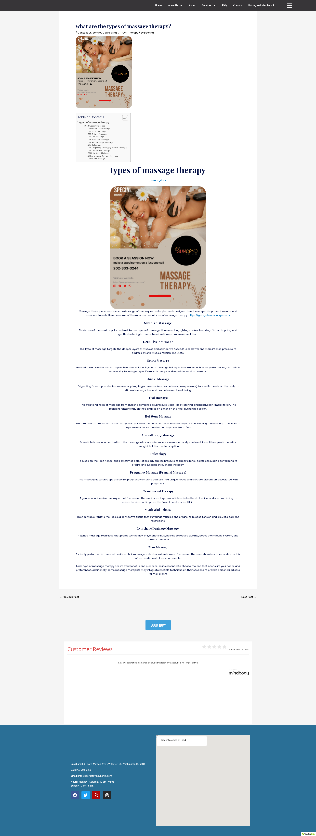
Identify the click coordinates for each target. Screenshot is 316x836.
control (97, 32)
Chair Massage (98, 159)
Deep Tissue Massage (100, 129)
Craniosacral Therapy (101, 151)
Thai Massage (98, 137)
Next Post (248, 597)
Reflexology (96, 145)
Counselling (110, 32)
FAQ (224, 5)
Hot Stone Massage (100, 140)
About (192, 5)
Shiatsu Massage (99, 134)
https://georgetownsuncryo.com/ (209, 315)
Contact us (85, 32)
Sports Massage (99, 131)
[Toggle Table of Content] (123, 118)
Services (206, 5)
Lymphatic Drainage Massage (105, 156)
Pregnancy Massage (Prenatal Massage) (109, 148)
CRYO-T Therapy (128, 32)
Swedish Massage (96, 126)
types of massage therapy (94, 122)
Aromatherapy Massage (102, 142)
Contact (237, 5)
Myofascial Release (100, 153)
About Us (173, 5)
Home (158, 5)
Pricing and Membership (261, 5)
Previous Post (69, 597)
